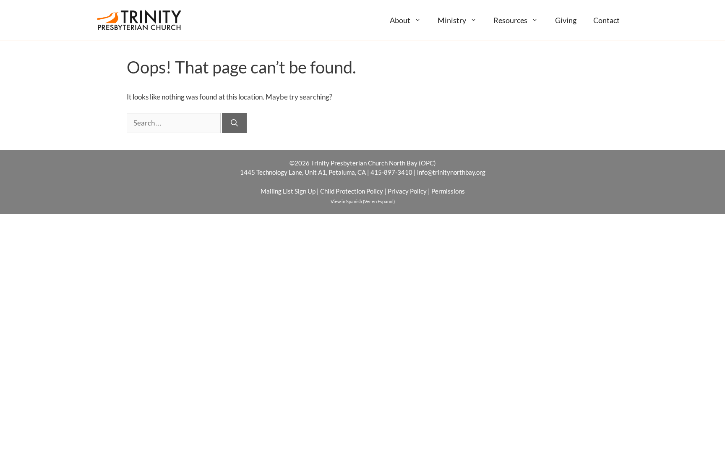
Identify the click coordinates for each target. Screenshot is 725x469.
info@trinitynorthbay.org (451, 172)
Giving (565, 20)
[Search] (234, 123)
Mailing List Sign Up (288, 191)
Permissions (448, 191)
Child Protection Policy (351, 191)
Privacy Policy (407, 191)
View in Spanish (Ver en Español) (363, 201)
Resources (510, 20)
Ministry (452, 20)
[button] (421, 20)
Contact (606, 20)
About (400, 20)
